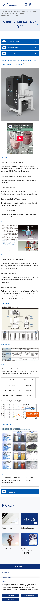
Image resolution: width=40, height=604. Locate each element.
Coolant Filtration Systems (9, 13)
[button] (5, 581)
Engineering (21, 11)
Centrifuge (21, 13)
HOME (3, 11)
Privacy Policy (6, 575)
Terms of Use (6, 572)
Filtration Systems (31, 11)
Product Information (11, 11)
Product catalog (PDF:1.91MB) (11, 64)
